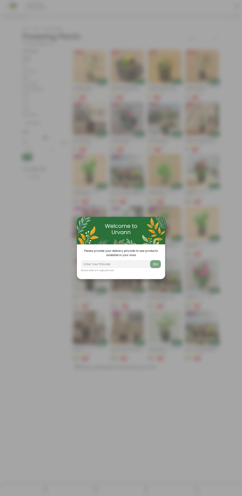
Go (155, 264)
